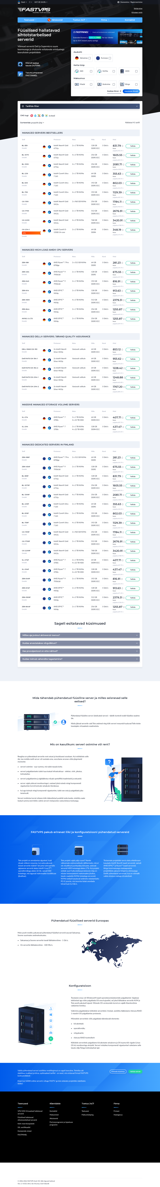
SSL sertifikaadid (24, 1127)
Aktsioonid (57, 20)
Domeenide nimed (24, 1131)
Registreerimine (136, 2)
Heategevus (118, 1115)
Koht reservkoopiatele (26, 1124)
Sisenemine (124, 2)
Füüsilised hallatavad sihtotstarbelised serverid (27, 1119)
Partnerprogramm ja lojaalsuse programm (61, 1123)
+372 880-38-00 (110, 8)
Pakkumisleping (87, 1115)
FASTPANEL (22, 1135)
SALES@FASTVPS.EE (108, 13)
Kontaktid (130, 20)
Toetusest (85, 1111)
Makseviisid (54, 1115)
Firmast (116, 1111)
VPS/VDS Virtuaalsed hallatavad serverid (30, 1112)
